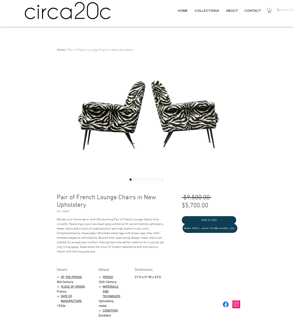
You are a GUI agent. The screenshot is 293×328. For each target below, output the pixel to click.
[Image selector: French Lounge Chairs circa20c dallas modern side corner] (146, 179)
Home (61, 50)
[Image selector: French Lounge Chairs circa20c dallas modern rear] (150, 179)
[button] (269, 10)
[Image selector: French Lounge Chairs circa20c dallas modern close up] (139, 179)
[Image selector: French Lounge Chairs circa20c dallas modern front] (154, 179)
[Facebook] (226, 304)
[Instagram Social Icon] (236, 304)
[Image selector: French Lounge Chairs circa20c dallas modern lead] (131, 179)
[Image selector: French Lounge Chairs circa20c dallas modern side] (143, 179)
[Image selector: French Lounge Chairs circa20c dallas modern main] (135, 179)
